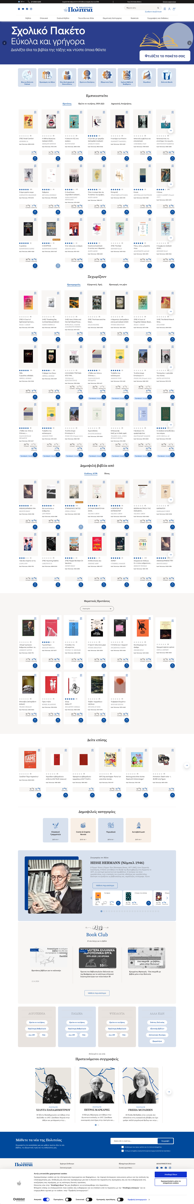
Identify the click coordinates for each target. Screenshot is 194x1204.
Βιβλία (28, 18)
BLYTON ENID (70, 144)
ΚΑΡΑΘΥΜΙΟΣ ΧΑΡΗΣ (26, 249)
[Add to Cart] (35, 158)
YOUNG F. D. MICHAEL (73, 650)
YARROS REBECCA (48, 325)
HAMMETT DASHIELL (118, 141)
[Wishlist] (165, 9)
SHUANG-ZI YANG (94, 707)
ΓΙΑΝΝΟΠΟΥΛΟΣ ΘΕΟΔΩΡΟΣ (94, 379)
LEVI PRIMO (46, 514)
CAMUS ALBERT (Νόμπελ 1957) (165, 196)
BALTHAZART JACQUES (142, 436)
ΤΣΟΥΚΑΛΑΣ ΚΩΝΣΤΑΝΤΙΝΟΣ (71, 379)
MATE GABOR (92, 197)
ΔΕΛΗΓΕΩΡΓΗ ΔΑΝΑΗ (141, 251)
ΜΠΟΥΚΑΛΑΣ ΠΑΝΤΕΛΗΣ (143, 195)
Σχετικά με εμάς (66, 1168)
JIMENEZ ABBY (93, 564)
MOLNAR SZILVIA (117, 704)
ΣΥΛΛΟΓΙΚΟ (161, 325)
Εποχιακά (44, 18)
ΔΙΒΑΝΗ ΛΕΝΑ (70, 249)
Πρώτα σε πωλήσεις (37, 1022)
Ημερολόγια (157, 1041)
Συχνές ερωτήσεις (125, 1168)
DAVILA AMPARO (163, 650)
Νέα (43, 1035)
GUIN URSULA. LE (163, 436)
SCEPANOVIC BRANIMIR (27, 195)
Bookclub (134, 18)
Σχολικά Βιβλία (63, 18)
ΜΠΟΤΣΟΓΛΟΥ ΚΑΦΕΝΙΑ (165, 144)
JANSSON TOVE (116, 378)
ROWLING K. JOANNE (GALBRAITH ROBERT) (73, 326)
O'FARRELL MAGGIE (118, 564)
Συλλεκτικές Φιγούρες (157, 1035)
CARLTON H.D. (47, 564)
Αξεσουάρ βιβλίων (157, 1028)
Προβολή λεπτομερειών (137, 1200)
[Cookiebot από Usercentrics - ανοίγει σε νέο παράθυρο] (19, 1199)
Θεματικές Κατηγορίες (112, 18)
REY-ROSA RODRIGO (49, 195)
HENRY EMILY (70, 566)
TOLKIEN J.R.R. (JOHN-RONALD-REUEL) (119, 437)
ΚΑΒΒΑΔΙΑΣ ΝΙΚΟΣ (163, 511)
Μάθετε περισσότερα (105, 885)
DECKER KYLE (138, 650)
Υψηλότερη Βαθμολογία (37, 1028)
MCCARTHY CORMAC (72, 707)
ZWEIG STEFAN (70, 511)
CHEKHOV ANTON (25, 650)
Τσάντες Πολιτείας (157, 1022)
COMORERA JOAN (140, 144)
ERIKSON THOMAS (140, 566)
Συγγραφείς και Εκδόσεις (158, 18)
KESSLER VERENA (48, 648)
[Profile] (169, 9)
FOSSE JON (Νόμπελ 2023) (142, 378)
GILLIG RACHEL (93, 325)
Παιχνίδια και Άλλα (86, 18)
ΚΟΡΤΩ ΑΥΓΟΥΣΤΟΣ (163, 378)
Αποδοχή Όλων (171, 1174)
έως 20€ (32, 1035)
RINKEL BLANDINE (49, 704)
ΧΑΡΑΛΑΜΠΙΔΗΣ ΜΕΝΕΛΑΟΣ (71, 198)
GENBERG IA (23, 141)
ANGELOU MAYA (93, 144)
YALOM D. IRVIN (93, 514)
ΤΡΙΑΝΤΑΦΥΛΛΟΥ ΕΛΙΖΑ (119, 195)
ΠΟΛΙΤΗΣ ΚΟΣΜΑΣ (94, 434)
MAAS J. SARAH (24, 325)
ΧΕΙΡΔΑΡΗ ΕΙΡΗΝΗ (49, 144)
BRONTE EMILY (24, 511)
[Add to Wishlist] (35, 112)
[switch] (68, 1199)
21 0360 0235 (36, 2)
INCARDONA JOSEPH (118, 648)
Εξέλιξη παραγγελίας (169, 2)
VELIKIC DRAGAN (25, 707)
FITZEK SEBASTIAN (117, 325)
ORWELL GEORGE (25, 378)
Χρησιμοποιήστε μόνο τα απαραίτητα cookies (171, 1182)
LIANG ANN (23, 564)
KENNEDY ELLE (116, 249)
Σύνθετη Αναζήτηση (153, 11)
